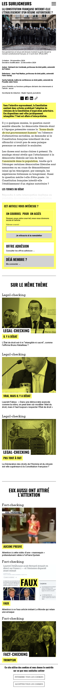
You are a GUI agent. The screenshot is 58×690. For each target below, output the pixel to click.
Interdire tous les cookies (29, 677)
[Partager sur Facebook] (26, 99)
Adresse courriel (12, 224)
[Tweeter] (22, 99)
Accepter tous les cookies (29, 684)
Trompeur (9, 660)
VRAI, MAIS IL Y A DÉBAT (16, 396)
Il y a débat (10, 336)
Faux (6, 603)
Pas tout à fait (12, 458)
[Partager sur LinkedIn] (31, 99)
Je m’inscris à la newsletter (29, 235)
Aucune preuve (12, 546)
